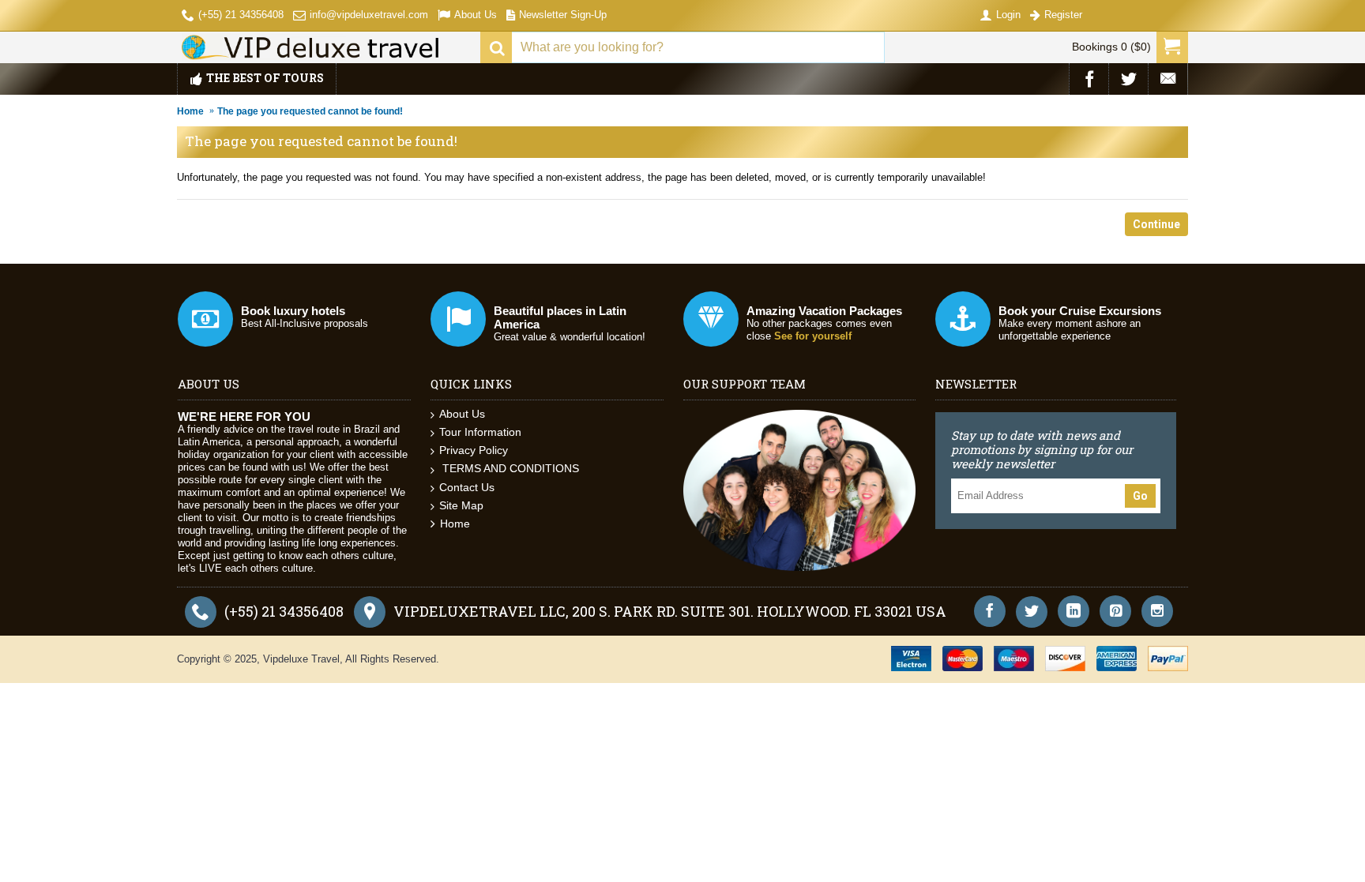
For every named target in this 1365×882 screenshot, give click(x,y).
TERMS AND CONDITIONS (509, 468)
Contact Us (466, 487)
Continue (1156, 224)
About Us (462, 413)
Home (190, 111)
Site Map (461, 505)
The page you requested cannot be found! (310, 111)
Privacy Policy (473, 450)
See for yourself (813, 336)
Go (1140, 496)
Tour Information (480, 432)
